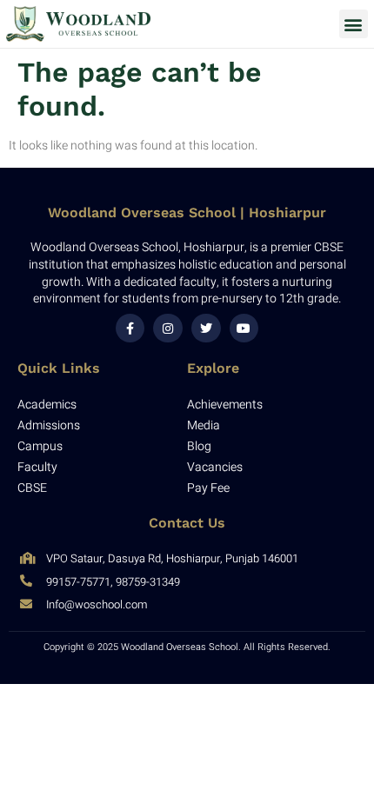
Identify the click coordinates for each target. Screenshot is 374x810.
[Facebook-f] (130, 328)
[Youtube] (244, 328)
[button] (353, 24)
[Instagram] (168, 328)
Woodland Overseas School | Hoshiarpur (187, 212)
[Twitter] (206, 328)
